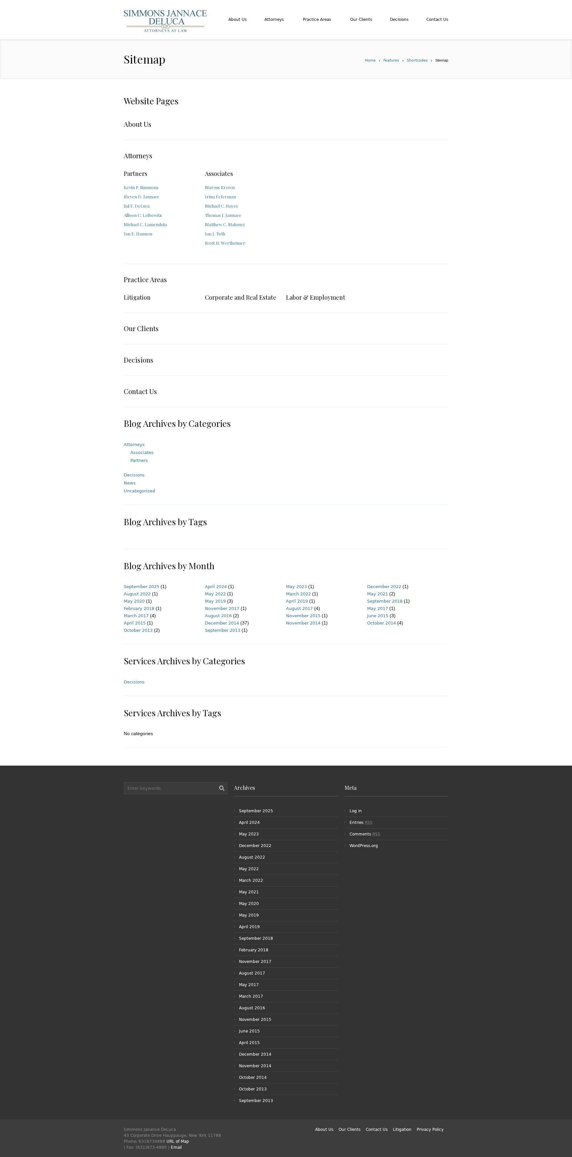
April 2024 (216, 586)
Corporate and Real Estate (240, 297)
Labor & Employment (315, 297)
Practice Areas (145, 279)
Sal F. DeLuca (137, 206)
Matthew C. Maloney (225, 224)
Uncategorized (139, 490)
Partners (135, 173)
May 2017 (377, 608)
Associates (219, 173)
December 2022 (384, 586)
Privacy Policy (430, 1129)
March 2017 (136, 615)
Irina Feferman (220, 196)
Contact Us (140, 391)
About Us (137, 124)
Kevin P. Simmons (141, 187)
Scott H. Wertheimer (225, 243)
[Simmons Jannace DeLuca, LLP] (165, 29)
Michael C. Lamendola (145, 224)
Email (176, 1147)
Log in (356, 811)
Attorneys (138, 155)
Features (391, 60)
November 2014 (303, 623)
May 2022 (215, 593)
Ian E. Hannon (138, 233)
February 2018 (139, 608)
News (130, 482)
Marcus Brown (220, 187)
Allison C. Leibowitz (143, 215)
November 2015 (303, 615)
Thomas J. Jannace (223, 215)
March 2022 (298, 593)
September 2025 (141, 586)
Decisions (138, 359)
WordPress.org (364, 845)
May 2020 (134, 601)
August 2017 (299, 608)
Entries (361, 822)
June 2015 (377, 615)
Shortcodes (417, 60)
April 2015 (135, 623)
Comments (365, 834)
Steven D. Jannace (141, 196)
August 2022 (137, 593)
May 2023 (296, 586)
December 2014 (222, 623)
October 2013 (138, 630)
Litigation (137, 297)
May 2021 (377, 593)
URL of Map (178, 1141)
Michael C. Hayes (221, 206)
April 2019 (297, 601)
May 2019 (215, 601)
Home (370, 60)
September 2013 (222, 630)
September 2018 (385, 601)
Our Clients (141, 328)
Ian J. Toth (215, 233)
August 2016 (218, 615)
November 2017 (222, 608)
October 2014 (381, 623)
